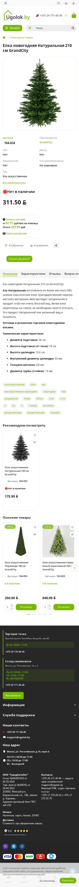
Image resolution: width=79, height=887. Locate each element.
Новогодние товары (21, 37)
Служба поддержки (19, 715)
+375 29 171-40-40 (51, 15)
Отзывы (55, 274)
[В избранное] (34, 435)
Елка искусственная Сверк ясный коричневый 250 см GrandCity (58, 566)
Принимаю (68, 880)
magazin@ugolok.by (18, 737)
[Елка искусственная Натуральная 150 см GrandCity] (21, 447)
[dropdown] (5, 3)
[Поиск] (73, 28)
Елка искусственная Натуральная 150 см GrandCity (17, 471)
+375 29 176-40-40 (14, 651)
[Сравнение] (66, 3)
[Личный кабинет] (73, 3)
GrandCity (46, 142)
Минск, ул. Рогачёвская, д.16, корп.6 (28, 751)
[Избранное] (59, 3)
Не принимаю (47, 880)
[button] (4, 568)
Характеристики (33, 274)
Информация (14, 705)
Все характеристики (14, 182)
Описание (10, 274)
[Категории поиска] (30, 28)
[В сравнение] (34, 442)
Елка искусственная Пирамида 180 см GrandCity (16, 566)
